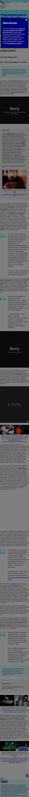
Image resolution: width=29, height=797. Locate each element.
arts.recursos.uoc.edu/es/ (14, 43)
